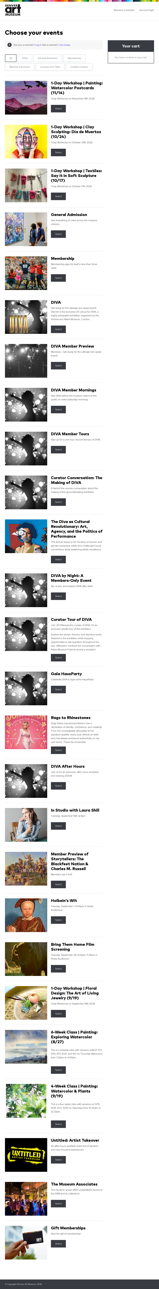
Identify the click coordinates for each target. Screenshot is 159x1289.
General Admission (48, 58)
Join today (64, 45)
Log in (38, 45)
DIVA (24, 58)
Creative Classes (79, 67)
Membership (74, 58)
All (10, 58)
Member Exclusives (19, 67)
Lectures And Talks (50, 67)
